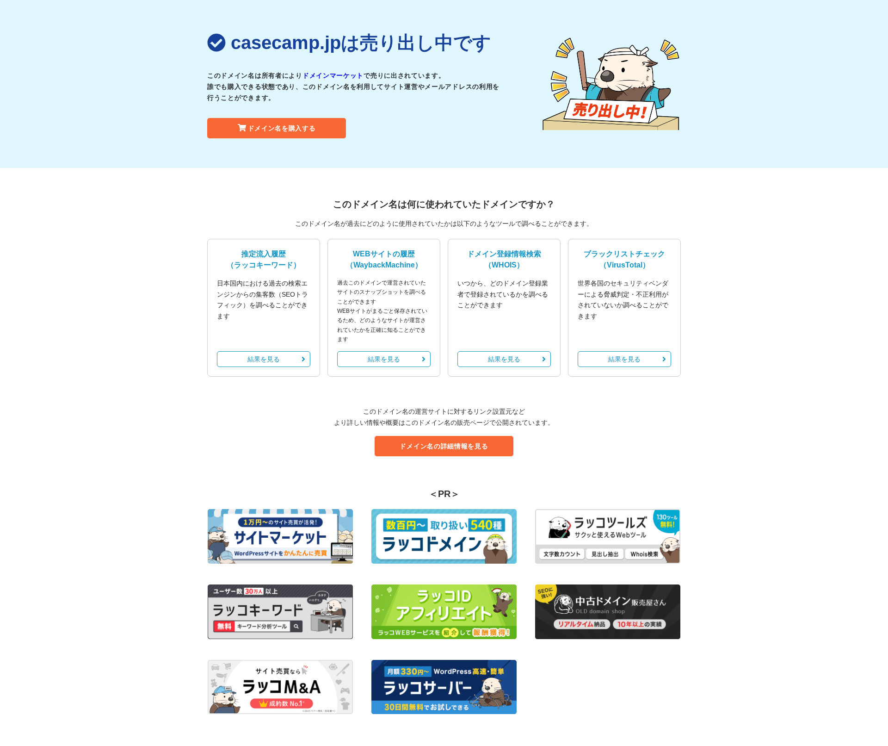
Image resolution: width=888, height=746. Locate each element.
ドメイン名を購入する (282, 128)
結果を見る (263, 359)
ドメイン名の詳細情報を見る (444, 446)
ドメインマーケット (333, 75)
